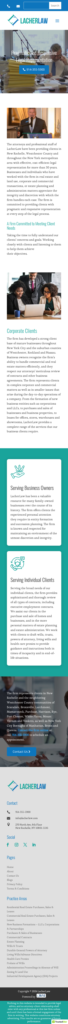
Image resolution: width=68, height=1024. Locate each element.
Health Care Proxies (18, 958)
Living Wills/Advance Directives (24, 954)
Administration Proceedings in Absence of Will (32, 967)
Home (10, 867)
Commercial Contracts (19, 937)
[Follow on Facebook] (7, 844)
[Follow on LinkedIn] (34, 844)
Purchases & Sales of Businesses (24, 933)
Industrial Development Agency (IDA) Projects (32, 976)
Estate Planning (15, 941)
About (10, 871)
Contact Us (20, 752)
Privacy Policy (14, 884)
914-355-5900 (35, 70)
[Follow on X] (25, 844)
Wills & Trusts (15, 946)
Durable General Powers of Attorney (27, 950)
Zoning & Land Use (17, 971)
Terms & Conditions (18, 888)
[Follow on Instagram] (16, 844)
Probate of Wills (16, 963)
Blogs (10, 879)
